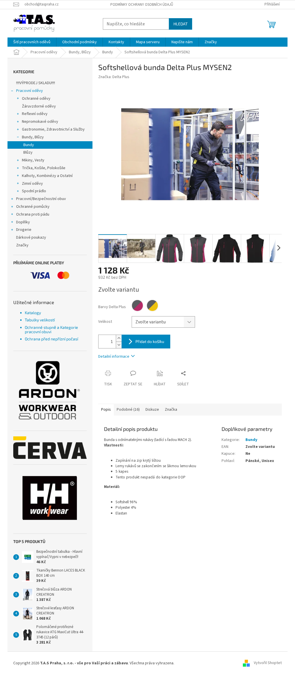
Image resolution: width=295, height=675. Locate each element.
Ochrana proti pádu (32, 214)
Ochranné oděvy (36, 98)
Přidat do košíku (149, 341)
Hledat (180, 23)
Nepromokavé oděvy (40, 122)
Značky (22, 245)
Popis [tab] (106, 409)
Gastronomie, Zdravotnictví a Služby (53, 129)
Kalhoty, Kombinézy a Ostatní (47, 176)
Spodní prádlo (34, 191)
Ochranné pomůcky (33, 207)
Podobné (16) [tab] (128, 409)
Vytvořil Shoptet (268, 663)
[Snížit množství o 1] (119, 345)
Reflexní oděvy (35, 114)
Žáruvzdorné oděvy (39, 106)
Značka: (113, 77)
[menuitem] (31, 42)
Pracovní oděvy (29, 91)
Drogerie (23, 230)
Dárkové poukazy (31, 237)
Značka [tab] (171, 409)
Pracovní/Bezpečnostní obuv (41, 199)
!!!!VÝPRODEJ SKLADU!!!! (35, 83)
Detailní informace (113, 356)
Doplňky (23, 222)
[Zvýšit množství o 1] (119, 338)
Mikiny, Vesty (33, 160)
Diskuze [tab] (152, 409)
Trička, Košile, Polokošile (43, 168)
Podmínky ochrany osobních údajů (141, 4)
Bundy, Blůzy (33, 137)
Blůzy (28, 152)
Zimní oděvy (32, 183)
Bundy (28, 145)
